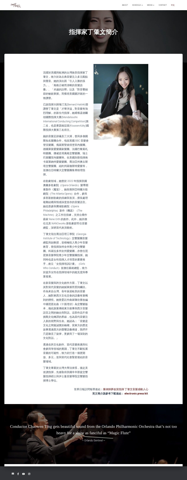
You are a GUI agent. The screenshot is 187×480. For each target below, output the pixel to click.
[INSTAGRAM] (29, 474)
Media (150, 5)
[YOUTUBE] (23, 474)
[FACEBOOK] (18, 474)
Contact (163, 5)
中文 (173, 5)
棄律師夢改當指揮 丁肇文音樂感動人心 (125, 389)
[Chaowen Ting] (15, 5)
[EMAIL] (12, 473)
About (125, 5)
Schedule (136, 5)
